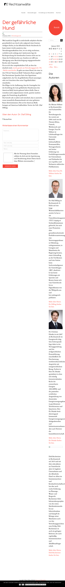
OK (20, 584)
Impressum (38, 580)
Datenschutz (43, 580)
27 (57, 62)
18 (54, 59)
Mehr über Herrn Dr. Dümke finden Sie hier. (55, 440)
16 (50, 59)
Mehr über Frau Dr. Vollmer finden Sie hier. (55, 173)
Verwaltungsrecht (16, 35)
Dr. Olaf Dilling (24, 114)
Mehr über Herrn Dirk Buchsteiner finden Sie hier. (55, 553)
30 (50, 65)
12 (56, 57)
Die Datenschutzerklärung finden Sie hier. (35, 584)
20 (57, 59)
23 (50, 62)
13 (57, 57)
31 (52, 65)
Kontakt (56, 27)
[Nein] (63, 584)
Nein (23, 584)
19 (56, 59)
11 (54, 57)
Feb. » (56, 67)
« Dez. (51, 67)
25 (54, 62)
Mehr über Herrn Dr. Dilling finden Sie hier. (55, 304)
